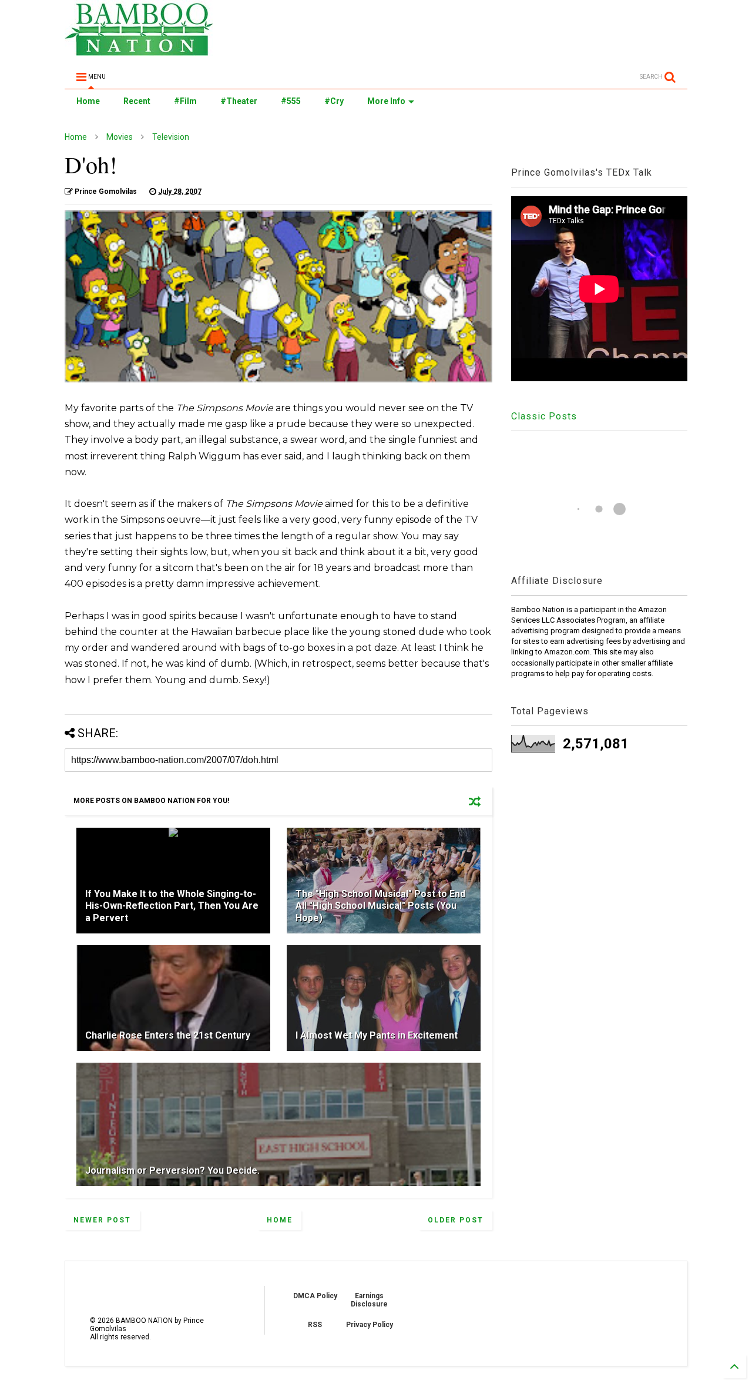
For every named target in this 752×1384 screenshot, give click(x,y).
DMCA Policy (315, 1296)
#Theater (238, 101)
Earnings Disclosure (369, 1300)
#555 (291, 101)
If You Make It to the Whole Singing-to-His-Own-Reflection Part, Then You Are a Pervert (171, 906)
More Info (386, 101)
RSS (315, 1325)
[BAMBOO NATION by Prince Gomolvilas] (139, 50)
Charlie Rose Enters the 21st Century (167, 1035)
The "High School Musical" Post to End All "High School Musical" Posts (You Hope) (380, 906)
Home (88, 101)
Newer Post (102, 1220)
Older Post (456, 1220)
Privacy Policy (369, 1325)
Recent (136, 101)
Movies (119, 137)
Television (170, 137)
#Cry (334, 101)
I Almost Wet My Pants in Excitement (377, 1035)
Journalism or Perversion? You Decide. (172, 1170)
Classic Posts (544, 416)
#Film (185, 101)
